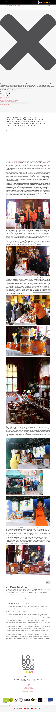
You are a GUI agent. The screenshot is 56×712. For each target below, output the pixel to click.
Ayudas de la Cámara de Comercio (28, 691)
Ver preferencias (13, 103)
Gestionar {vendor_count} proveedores (9, 100)
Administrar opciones (5, 97)
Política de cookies (4, 104)
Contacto (28, 684)
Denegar (7, 103)
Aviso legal (28, 685)
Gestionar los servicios (5, 98)
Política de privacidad (5, 106)
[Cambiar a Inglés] (44, 3)
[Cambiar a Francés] (49, 3)
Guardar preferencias (23, 103)
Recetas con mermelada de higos (14, 600)
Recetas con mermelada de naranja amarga (16, 598)
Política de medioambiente (28, 690)
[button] (28, 42)
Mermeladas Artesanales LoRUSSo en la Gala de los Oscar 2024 (21, 596)
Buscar (48, 582)
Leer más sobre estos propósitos (8, 101)
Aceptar (2, 103)
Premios (21, 128)
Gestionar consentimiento (6, 705)
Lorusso (9, 128)
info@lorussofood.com (32, 680)
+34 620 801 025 (17, 1)
